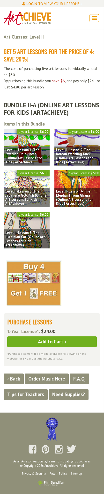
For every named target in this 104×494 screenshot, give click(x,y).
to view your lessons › (54, 3)
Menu (94, 18)
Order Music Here (46, 378)
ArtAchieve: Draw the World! (27, 18)
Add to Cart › (52, 341)
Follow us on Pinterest (45, 449)
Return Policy (58, 474)
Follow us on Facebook (32, 449)
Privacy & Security (34, 474)
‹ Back (13, 378)
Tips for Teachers (25, 394)
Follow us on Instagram (58, 449)
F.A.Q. (79, 378)
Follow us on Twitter (71, 449)
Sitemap (76, 474)
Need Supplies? (68, 394)
